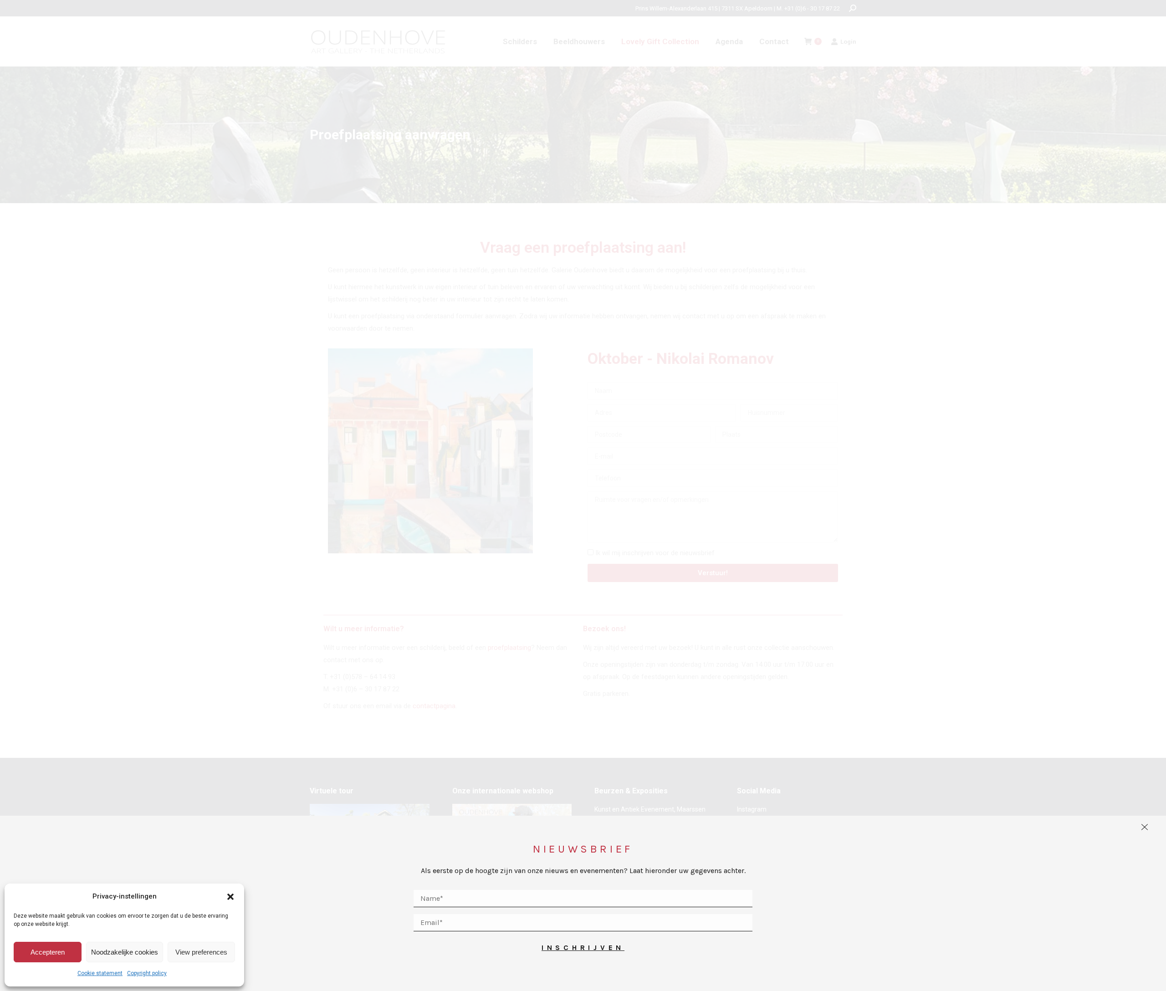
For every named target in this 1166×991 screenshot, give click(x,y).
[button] (230, 896)
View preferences (201, 952)
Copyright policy (147, 973)
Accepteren (48, 952)
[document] (583, 495)
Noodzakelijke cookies (124, 952)
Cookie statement (100, 973)
